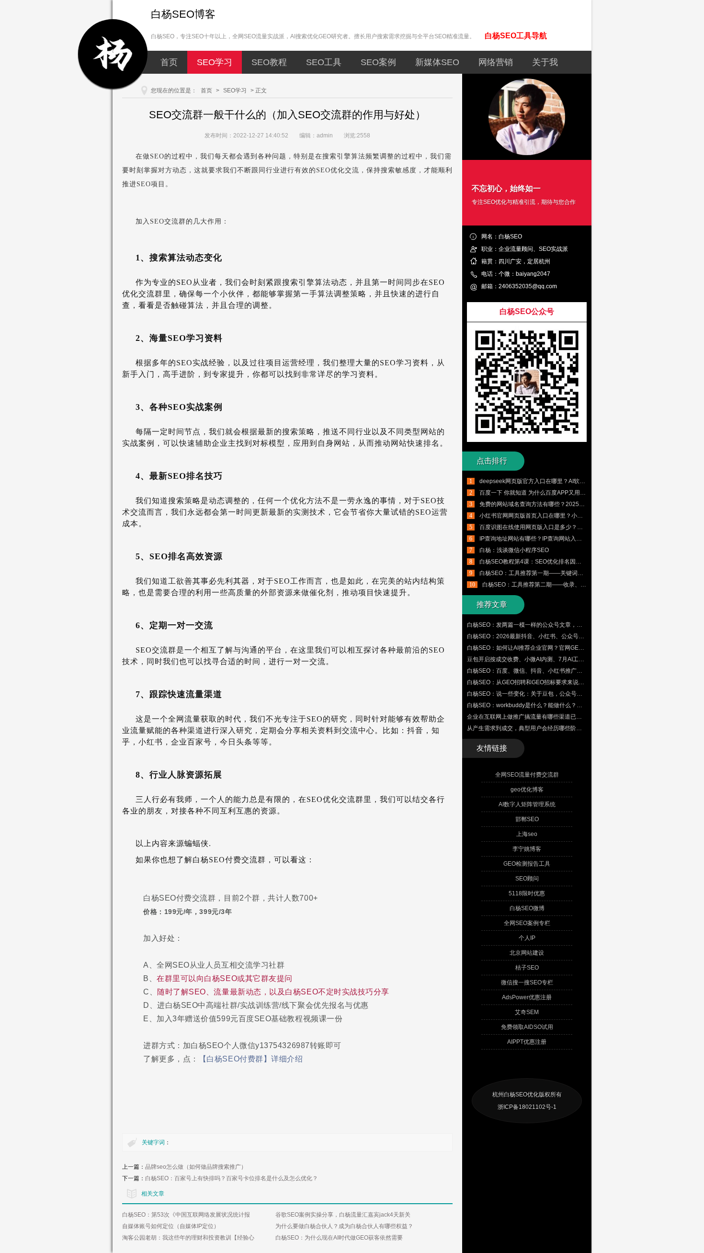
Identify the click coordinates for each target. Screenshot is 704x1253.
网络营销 (495, 62)
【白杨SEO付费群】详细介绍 (251, 1059)
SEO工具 (323, 62)
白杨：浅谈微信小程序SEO (514, 550)
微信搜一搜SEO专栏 (527, 982)
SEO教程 (269, 62)
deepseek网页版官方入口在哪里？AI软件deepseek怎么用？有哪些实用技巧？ (579, 481)
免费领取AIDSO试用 (527, 1027)
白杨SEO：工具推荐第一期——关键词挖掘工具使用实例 (551, 573)
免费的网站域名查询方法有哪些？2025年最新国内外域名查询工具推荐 (569, 504)
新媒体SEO (437, 62)
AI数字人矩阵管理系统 (527, 804)
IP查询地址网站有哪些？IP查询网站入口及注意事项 (545, 538)
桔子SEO (527, 967)
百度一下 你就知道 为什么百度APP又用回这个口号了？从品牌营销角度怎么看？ (581, 492)
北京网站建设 (527, 952)
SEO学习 (214, 62)
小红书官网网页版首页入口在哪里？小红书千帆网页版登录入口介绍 (565, 515)
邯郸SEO (527, 819)
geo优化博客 (527, 789)
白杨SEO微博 (527, 908)
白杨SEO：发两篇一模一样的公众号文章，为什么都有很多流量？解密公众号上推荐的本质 (582, 624)
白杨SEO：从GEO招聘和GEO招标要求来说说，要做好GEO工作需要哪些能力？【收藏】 (580, 682)
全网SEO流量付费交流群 (527, 774)
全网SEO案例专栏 (527, 923)
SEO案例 (378, 62)
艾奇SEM (527, 1012)
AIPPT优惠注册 (526, 1042)
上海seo (526, 834)
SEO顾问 (527, 878)
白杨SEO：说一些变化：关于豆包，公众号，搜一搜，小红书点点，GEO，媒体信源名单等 (582, 693)
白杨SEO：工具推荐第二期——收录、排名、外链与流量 (554, 584)
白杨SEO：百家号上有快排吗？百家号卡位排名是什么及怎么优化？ (231, 1178)
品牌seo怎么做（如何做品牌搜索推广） (196, 1166)
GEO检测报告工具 (526, 863)
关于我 (545, 62)
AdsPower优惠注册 (527, 997)
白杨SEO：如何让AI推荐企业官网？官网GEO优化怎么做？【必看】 (553, 647)
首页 (169, 62)
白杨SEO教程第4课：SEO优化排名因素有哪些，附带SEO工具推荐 (565, 561)
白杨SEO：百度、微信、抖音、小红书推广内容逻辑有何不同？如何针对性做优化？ (573, 670)
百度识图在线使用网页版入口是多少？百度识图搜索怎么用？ (557, 527)
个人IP (527, 938)
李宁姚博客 (526, 849)
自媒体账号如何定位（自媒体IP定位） (170, 1226)
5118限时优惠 (527, 893)
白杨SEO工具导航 (516, 36)
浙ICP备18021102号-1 (527, 1107)
